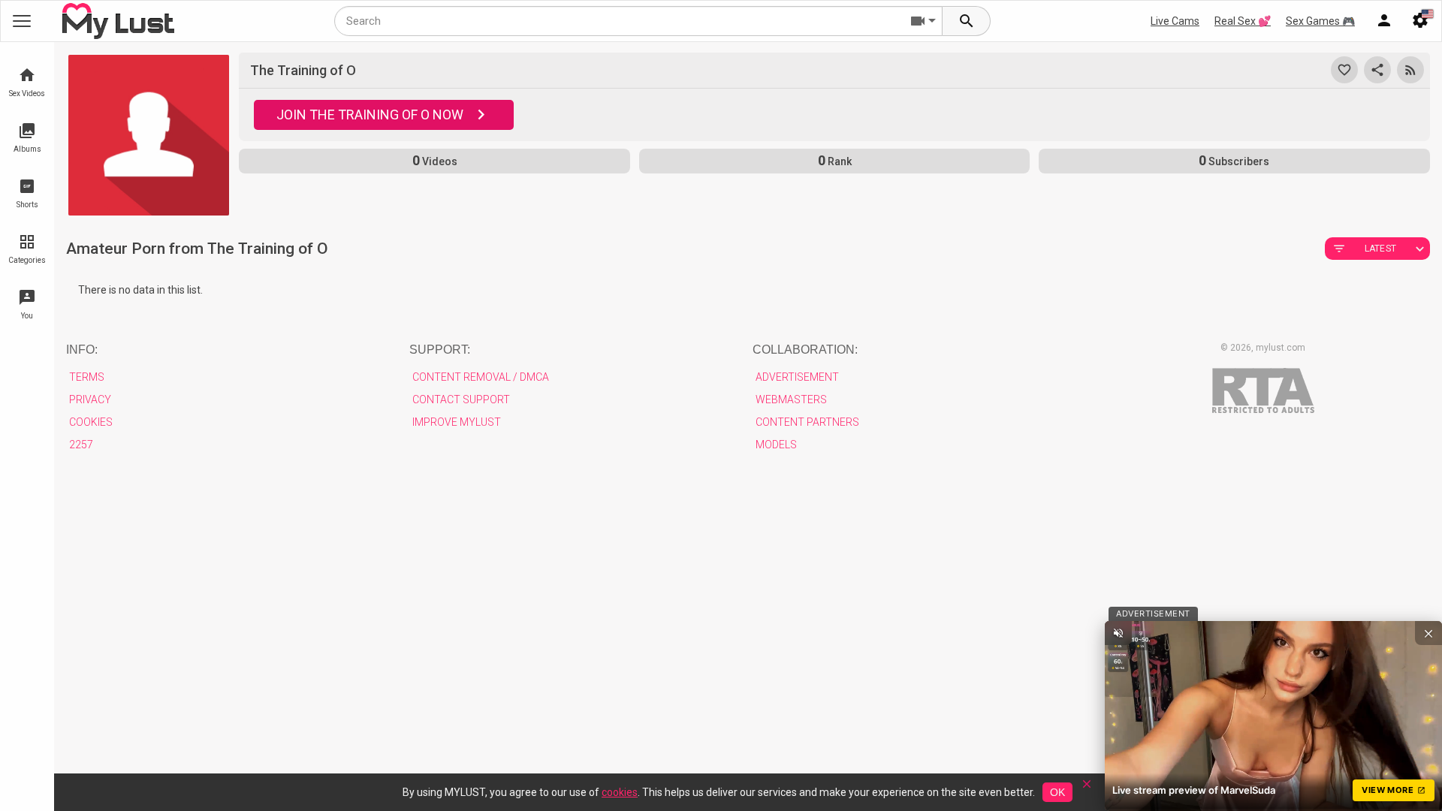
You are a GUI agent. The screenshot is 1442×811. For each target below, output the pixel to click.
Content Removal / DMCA (480, 377)
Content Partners (807, 422)
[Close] (1087, 788)
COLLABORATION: (805, 349)
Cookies (91, 422)
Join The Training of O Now (369, 114)
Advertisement (797, 377)
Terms (86, 377)
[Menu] (1384, 21)
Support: (439, 349)
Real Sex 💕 (1242, 21)
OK (1057, 792)
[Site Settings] (1420, 21)
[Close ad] (1428, 633)
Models (776, 445)
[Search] (967, 21)
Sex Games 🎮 (1320, 21)
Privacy (90, 399)
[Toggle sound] (1118, 633)
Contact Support (461, 399)
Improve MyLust (456, 422)
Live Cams (1175, 21)
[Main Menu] (22, 21)
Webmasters (791, 399)
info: (82, 349)
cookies (620, 792)
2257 (81, 445)
